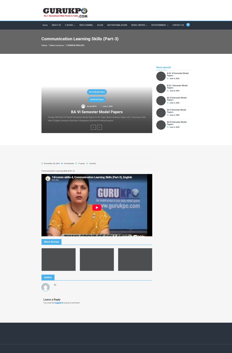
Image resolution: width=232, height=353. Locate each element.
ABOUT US (56, 25)
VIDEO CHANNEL (86, 25)
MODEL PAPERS (138, 25)
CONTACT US (178, 25)
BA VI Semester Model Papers (97, 112)
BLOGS (100, 25)
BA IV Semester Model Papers (177, 123)
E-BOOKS (69, 25)
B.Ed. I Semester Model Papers (177, 86)
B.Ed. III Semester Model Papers (178, 74)
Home (45, 25)
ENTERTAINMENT (158, 25)
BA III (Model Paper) (97, 92)
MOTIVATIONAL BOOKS (117, 25)
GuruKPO (93, 106)
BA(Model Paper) (97, 99)
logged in (59, 303)
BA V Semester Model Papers (176, 111)
